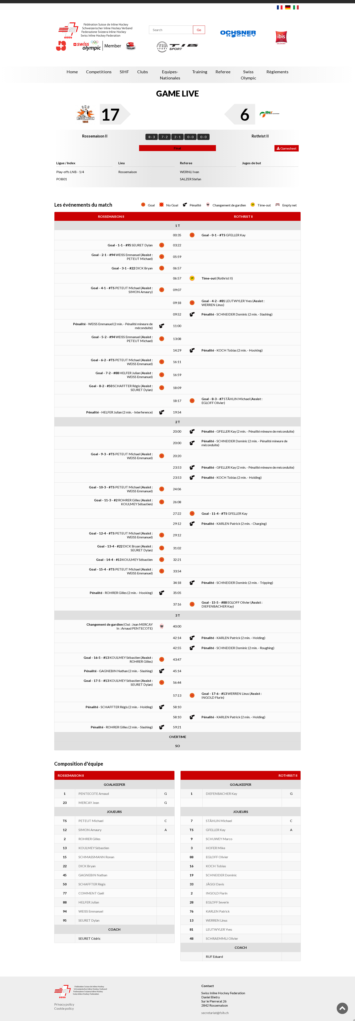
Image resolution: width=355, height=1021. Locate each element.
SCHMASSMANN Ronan (96, 857)
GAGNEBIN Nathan (92, 875)
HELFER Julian (88, 902)
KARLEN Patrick (218, 911)
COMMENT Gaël (91, 893)
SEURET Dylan (88, 920)
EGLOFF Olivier (217, 857)
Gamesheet (288, 148)
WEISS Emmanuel (90, 911)
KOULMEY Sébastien (93, 848)
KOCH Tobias (216, 866)
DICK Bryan (87, 866)
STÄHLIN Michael (219, 821)
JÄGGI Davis (215, 884)
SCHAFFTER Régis (92, 884)
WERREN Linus (216, 920)
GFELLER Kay (215, 830)
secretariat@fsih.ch (215, 1013)
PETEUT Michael (90, 821)
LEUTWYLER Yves (219, 929)
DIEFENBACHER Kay (221, 793)
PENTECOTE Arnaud (93, 793)
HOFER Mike (215, 848)
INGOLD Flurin (216, 893)
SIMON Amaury (89, 830)
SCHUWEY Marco (219, 839)
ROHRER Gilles (89, 839)
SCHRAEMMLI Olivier (222, 938)
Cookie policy (64, 1008)
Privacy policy (64, 1004)
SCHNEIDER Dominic (221, 875)
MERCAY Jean (88, 802)
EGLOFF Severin (217, 902)
